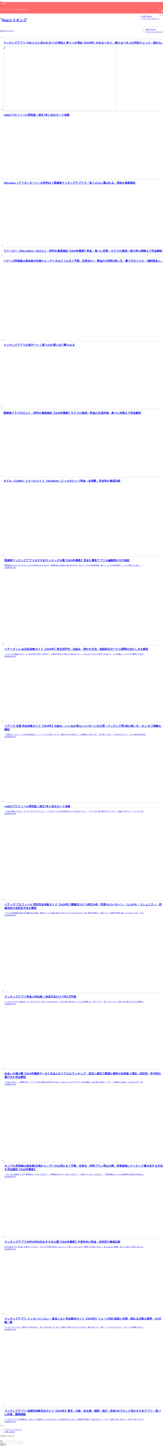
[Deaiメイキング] (13, 20)
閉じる (3, 1444)
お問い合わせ (9, 1432)
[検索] (162, 11)
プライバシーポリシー (13, 1429)
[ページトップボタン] (1, 1440)
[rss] (162, 8)
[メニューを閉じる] (1, 1)
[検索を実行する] (22, 1442)
